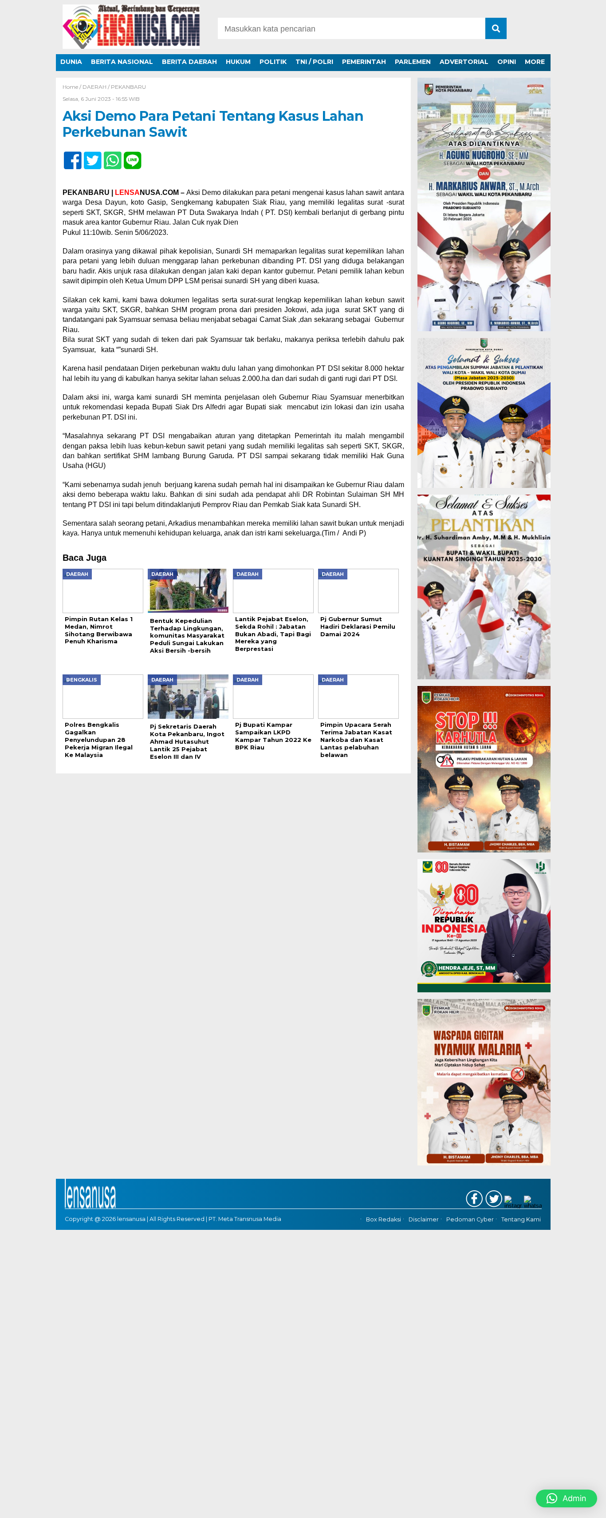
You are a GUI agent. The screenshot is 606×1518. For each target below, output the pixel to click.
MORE (535, 62)
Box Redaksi (383, 1220)
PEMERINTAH (364, 62)
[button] (566, 1498)
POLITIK (273, 62)
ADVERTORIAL (464, 62)
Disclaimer (424, 1220)
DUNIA (71, 62)
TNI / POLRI (314, 62)
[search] (496, 28)
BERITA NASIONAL (122, 62)
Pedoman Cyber (470, 1220)
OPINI (506, 62)
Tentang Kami (521, 1220)
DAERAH (94, 86)
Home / (73, 86)
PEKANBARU (128, 86)
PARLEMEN (413, 62)
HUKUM (238, 62)
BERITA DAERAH (189, 62)
